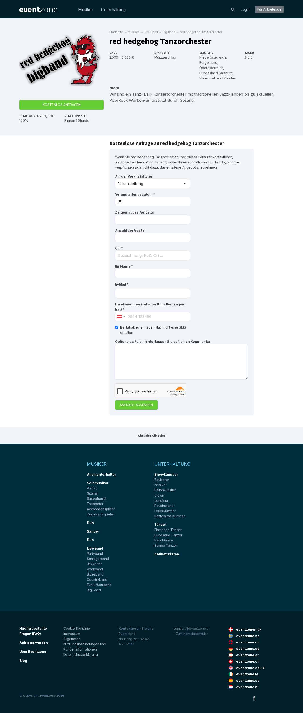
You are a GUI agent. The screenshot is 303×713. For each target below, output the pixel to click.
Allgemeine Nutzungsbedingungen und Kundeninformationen (84, 644)
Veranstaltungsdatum (135, 194)
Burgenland (208, 63)
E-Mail (121, 284)
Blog (23, 661)
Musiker (85, 9)
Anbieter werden (33, 643)
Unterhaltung (113, 9)
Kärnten (230, 78)
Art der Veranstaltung (133, 176)
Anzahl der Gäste (129, 230)
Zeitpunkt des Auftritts (134, 212)
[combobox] (152, 255)
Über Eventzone (32, 652)
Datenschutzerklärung (80, 654)
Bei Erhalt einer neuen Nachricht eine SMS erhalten (153, 329)
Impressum (71, 634)
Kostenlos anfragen (62, 105)
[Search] (233, 9)
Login (245, 10)
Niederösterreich (212, 57)
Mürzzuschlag (165, 57)
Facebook (254, 698)
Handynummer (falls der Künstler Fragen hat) (149, 306)
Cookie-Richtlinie (76, 628)
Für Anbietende (269, 9)
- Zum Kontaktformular (191, 634)
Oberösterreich (211, 68)
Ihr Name (124, 266)
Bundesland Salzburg (216, 73)
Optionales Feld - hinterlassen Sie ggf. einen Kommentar (163, 341)
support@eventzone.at (191, 628)
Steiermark (207, 78)
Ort (119, 248)
